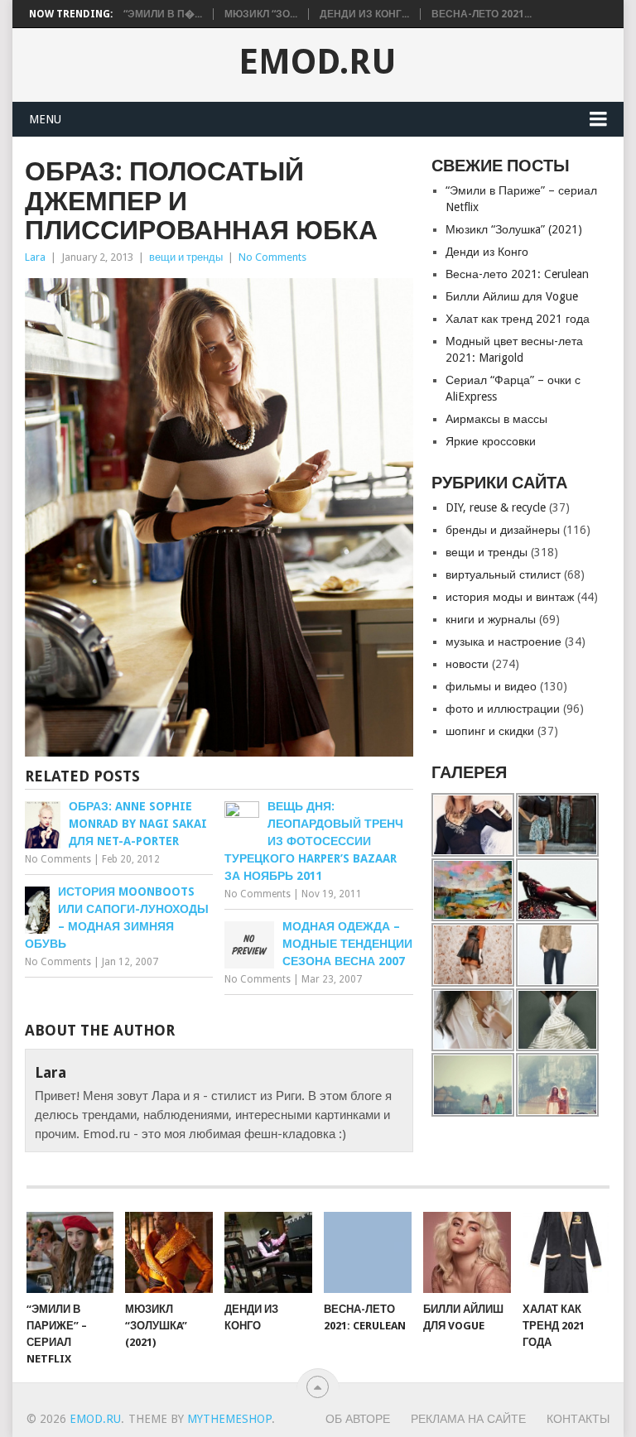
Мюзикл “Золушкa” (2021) (514, 229)
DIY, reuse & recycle (496, 507)
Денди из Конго (487, 251)
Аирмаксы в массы (496, 418)
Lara (35, 257)
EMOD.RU (317, 62)
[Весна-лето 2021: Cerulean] (368, 1252)
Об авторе (357, 1418)
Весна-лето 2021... (481, 14)
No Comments (272, 257)
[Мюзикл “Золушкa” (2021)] (169, 1252)
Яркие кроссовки (491, 441)
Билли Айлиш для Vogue (512, 296)
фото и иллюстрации (503, 708)
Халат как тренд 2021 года (518, 318)
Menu (45, 119)
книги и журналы (491, 619)
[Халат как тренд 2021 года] (566, 1252)
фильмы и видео (491, 686)
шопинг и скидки (490, 731)
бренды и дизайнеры (503, 529)
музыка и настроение (503, 641)
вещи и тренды (186, 257)
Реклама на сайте (468, 1418)
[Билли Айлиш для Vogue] (467, 1252)
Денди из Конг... (364, 14)
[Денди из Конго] (268, 1252)
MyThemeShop (229, 1418)
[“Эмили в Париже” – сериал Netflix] (70, 1252)
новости (467, 663)
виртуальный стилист (503, 574)
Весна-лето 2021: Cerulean (517, 274)
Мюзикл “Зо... (260, 14)
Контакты (578, 1418)
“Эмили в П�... (162, 14)
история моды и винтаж (510, 596)
